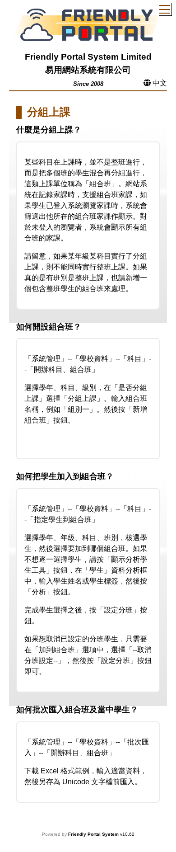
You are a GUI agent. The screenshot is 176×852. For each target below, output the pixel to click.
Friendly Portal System (94, 834)
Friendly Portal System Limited (88, 56)
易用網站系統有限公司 (88, 70)
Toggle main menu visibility (164, 8)
